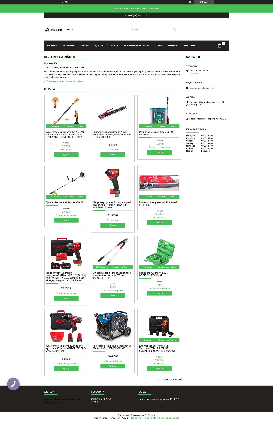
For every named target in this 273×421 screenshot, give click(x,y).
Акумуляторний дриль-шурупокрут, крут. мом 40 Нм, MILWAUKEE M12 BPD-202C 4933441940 (66, 348)
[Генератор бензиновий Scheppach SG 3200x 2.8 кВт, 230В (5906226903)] (113, 326)
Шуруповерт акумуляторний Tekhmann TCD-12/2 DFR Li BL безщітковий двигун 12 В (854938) (157, 348)
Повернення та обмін (136, 45)
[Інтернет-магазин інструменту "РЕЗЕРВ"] (53, 29)
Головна (52, 45)
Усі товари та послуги (168, 379)
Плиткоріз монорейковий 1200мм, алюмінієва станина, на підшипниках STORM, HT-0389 (112, 134)
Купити (66, 155)
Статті (158, 45)
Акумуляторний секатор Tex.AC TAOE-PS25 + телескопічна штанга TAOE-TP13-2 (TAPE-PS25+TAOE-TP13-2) (66, 134)
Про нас (173, 45)
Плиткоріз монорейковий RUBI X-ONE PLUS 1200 (158, 203)
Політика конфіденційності (167, 418)
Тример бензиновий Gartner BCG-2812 (66, 202)
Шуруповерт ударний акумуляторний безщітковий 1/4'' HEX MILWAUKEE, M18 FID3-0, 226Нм (112, 205)
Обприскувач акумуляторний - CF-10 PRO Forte (158, 133)
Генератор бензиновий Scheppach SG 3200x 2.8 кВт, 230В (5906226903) (112, 347)
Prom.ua (151, 415)
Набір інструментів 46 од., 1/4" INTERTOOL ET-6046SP (154, 274)
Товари (84, 45)
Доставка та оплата (106, 45)
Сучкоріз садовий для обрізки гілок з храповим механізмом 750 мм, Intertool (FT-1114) (112, 275)
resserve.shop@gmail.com (201, 88)
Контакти (189, 45)
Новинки (68, 45)
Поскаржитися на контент (142, 418)
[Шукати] (174, 29)
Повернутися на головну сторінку (65, 81)
